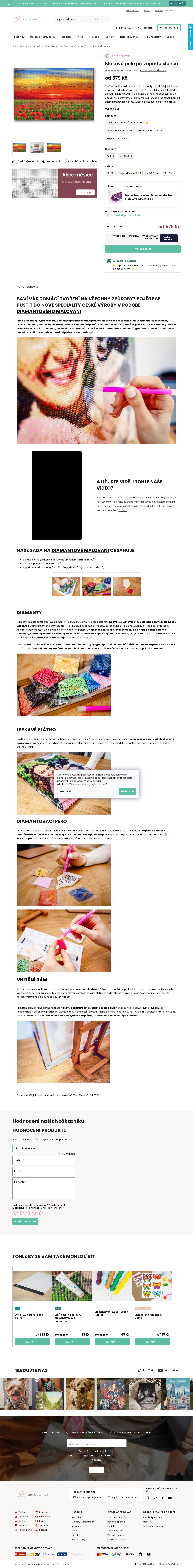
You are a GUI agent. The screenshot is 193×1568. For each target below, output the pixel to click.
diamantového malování (49, 311)
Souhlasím (127, 791)
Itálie (41, 1521)
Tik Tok (148, 1370)
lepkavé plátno (30, 559)
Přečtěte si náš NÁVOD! (86, 1095)
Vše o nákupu (132, 10)
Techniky (76, 1517)
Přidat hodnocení (26, 1148)
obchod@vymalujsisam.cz (90, 1497)
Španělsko (44, 1525)
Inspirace (76, 1526)
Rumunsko (44, 1516)
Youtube (171, 1370)
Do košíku (145, 249)
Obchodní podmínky (117, 1517)
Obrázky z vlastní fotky (83, 1521)
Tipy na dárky (78, 1539)
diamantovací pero (111, 324)
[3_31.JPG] (127, 581)
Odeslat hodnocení (25, 1221)
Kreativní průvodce (152, 1517)
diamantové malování (80, 550)
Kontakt (159, 10)
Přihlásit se (123, 28)
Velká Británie (25, 1529)
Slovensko (23, 1516)
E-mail (17, 1171)
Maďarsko (44, 1512)
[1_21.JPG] (96, 581)
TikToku (123, 510)
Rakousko (44, 1529)
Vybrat (34, 1341)
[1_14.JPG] (66, 581)
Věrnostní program (116, 1535)
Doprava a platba (116, 1521)
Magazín (147, 1521)
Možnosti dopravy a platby (125, 215)
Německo (23, 1525)
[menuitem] (19, 37)
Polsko (22, 1521)
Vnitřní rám (32, 980)
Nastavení (66, 791)
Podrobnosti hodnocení (153, 70)
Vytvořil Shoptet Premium (148, 1564)
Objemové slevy (115, 1530)
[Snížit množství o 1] (108, 226)
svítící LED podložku (146, 1011)
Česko (22, 1512)
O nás (147, 10)
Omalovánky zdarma (153, 1526)
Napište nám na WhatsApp (125, 1497)
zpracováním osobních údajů (82, 1455)
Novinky (75, 1535)
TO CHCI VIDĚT (177, 3)
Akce (74, 1530)
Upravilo (169, 1564)
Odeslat (96, 1469)
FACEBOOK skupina (116, 1539)
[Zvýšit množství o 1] (121, 226)
